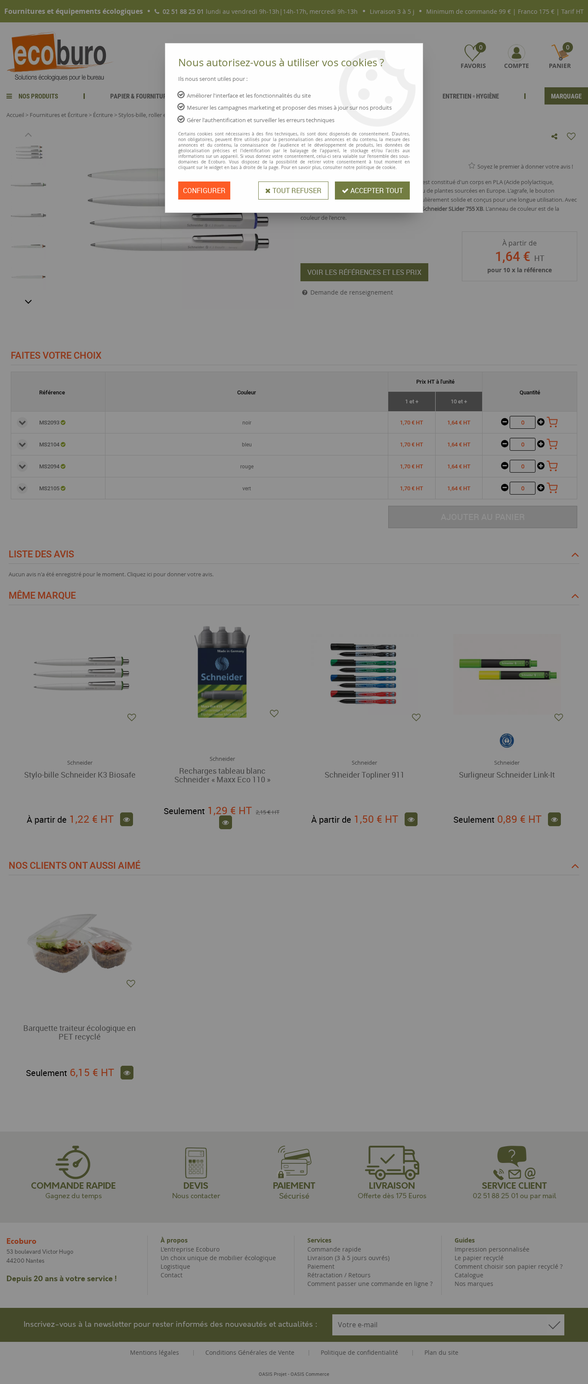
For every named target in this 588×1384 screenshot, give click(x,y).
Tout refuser (296, 190)
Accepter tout (376, 190)
